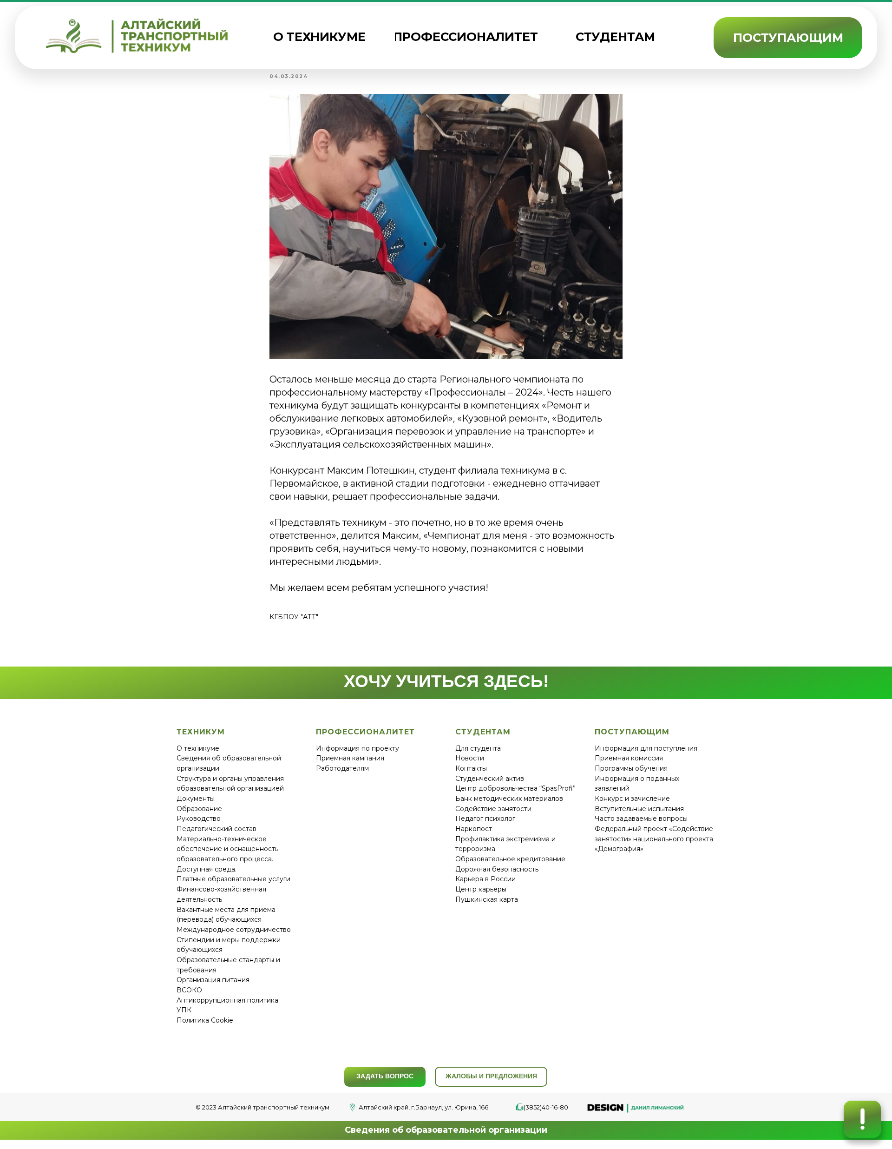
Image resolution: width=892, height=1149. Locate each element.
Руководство (199, 818)
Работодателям (342, 768)
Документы (196, 798)
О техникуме (198, 748)
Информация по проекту (357, 748)
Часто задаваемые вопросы (641, 818)
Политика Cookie (205, 1020)
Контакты (471, 768)
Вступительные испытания (639, 809)
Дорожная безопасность (496, 869)
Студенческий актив (489, 778)
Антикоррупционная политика (227, 1000)
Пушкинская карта (486, 899)
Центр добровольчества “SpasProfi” (515, 788)
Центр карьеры (480, 889)
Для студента (478, 748)
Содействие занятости (493, 809)
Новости (469, 758)
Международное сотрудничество (234, 929)
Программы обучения (631, 768)
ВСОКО (189, 990)
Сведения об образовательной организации (446, 1130)
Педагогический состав (216, 829)
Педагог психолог (485, 818)
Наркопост (473, 829)
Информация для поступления (646, 748)
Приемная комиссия (629, 758)
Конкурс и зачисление (632, 798)
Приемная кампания (350, 758)
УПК (184, 1010)
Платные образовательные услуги (233, 879)
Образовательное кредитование (510, 859)
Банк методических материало (507, 798)
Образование (199, 809)
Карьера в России (485, 879)
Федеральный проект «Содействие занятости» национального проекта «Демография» (654, 839)
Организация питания (213, 980)
